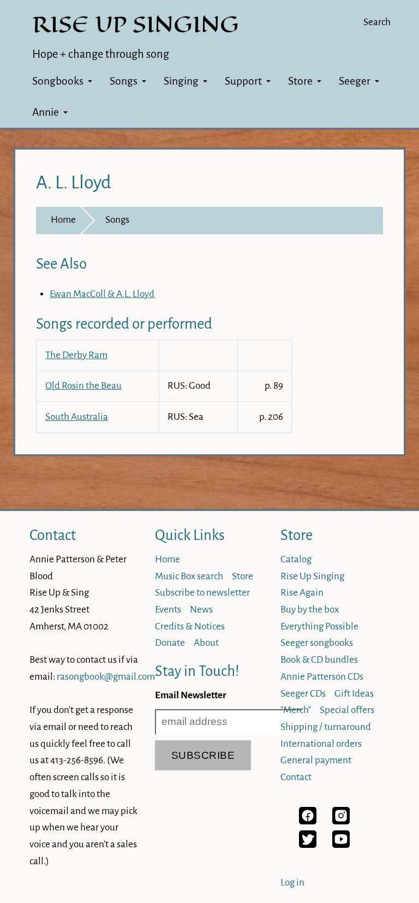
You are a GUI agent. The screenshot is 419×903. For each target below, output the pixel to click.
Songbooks (57, 81)
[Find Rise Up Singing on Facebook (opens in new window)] (307, 821)
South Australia (76, 417)
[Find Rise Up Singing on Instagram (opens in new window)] (341, 821)
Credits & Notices (190, 626)
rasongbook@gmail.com (106, 677)
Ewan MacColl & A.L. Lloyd (102, 294)
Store (300, 81)
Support (243, 81)
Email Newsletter (190, 695)
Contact (52, 535)
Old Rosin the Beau (83, 386)
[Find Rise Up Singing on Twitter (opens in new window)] (307, 845)
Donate (170, 643)
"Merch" (295, 710)
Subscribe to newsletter (202, 592)
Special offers (347, 710)
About (206, 643)
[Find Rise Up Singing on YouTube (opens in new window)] (341, 845)
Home (63, 220)
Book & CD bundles (319, 660)
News (201, 609)
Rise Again (302, 592)
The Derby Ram (76, 355)
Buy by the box (309, 609)
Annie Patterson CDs (321, 677)
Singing (181, 81)
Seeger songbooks (316, 643)
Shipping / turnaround (325, 727)
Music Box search (189, 576)
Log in (292, 882)
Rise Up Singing (312, 576)
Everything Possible (319, 626)
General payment (315, 760)
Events (168, 609)
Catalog (296, 559)
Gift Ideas (354, 693)
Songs (123, 81)
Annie (45, 112)
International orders (321, 744)
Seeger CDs (303, 693)
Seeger (354, 81)
